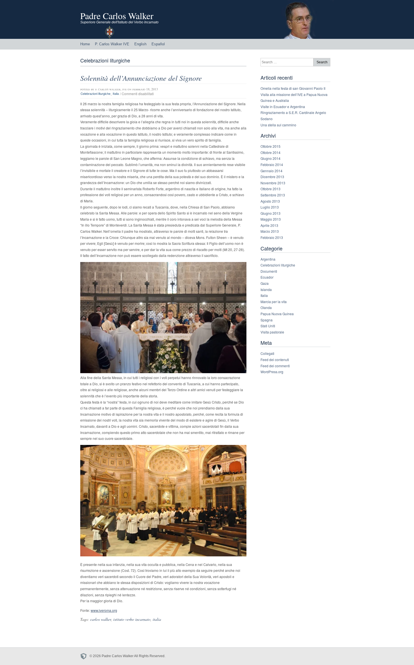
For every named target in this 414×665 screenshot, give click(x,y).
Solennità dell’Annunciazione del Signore (141, 78)
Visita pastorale (272, 332)
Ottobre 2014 (271, 152)
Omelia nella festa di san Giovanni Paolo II (293, 88)
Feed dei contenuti (275, 359)
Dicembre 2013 (272, 176)
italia (157, 619)
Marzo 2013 (270, 231)
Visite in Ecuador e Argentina (283, 106)
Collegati (267, 353)
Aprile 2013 (269, 225)
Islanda (266, 289)
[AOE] (85, 656)
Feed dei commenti (275, 365)
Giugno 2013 (271, 213)
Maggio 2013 (271, 219)
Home (85, 44)
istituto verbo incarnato (131, 619)
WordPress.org (272, 371)
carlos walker (100, 619)
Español (158, 44)
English (140, 44)
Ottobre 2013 (271, 188)
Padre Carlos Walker (116, 16)
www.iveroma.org (104, 610)
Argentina (268, 259)
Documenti (269, 271)
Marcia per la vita (274, 301)
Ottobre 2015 (271, 146)
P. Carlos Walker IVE (112, 44)
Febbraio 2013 (272, 237)
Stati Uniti (268, 325)
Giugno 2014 (271, 158)
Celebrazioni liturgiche (95, 93)
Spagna (267, 319)
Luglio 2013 (270, 207)
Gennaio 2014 (271, 170)
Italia (116, 93)
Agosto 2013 (270, 201)
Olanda (266, 307)
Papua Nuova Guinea (277, 313)
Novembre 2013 (273, 182)
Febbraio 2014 (272, 164)
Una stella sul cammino (278, 124)
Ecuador (267, 277)
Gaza (265, 283)
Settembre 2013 (273, 194)
